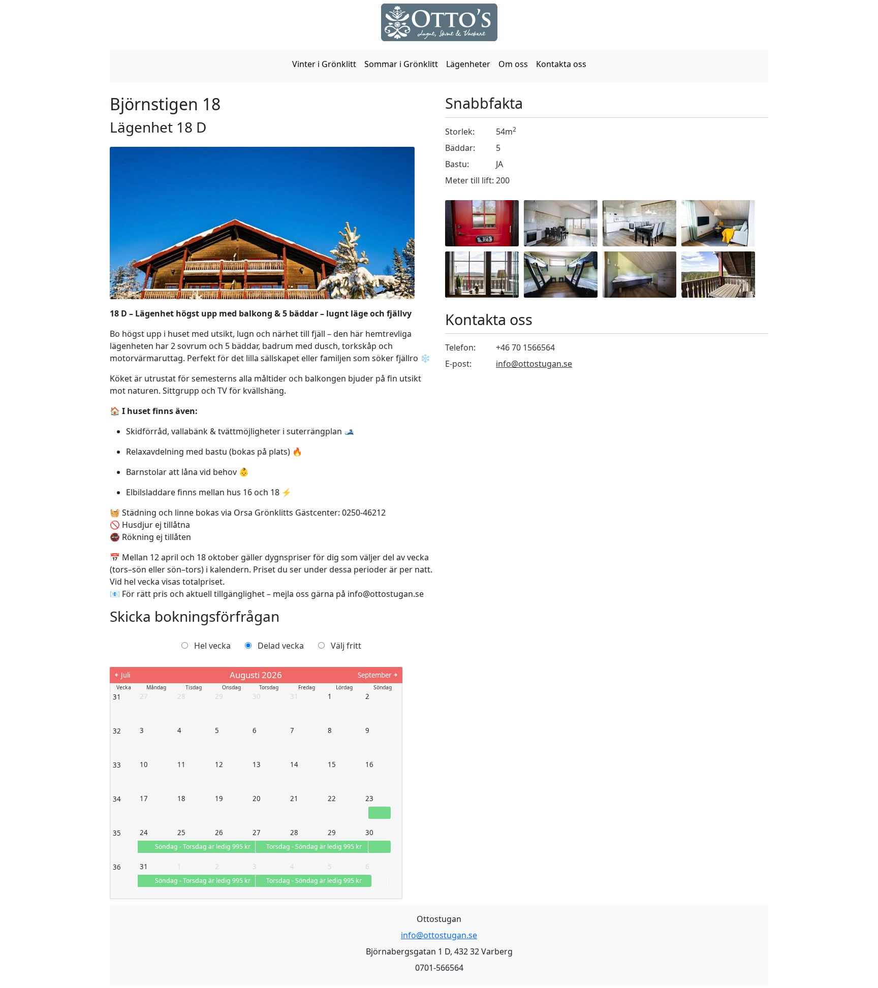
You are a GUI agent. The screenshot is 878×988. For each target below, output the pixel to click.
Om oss (513, 64)
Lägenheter (468, 64)
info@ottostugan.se (534, 363)
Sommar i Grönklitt (401, 64)
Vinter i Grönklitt (324, 64)
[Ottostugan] (439, 22)
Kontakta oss (561, 64)
